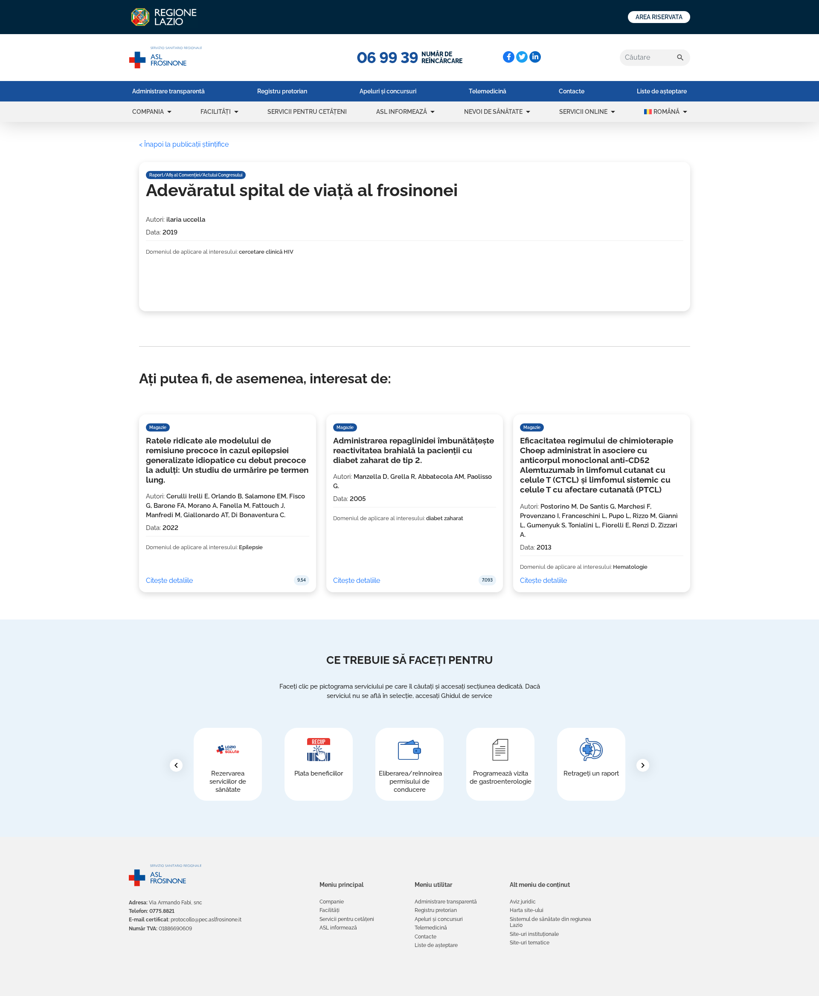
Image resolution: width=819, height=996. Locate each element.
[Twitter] (522, 57)
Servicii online (583, 111)
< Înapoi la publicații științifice (184, 144)
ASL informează (401, 111)
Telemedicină (487, 91)
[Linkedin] (535, 57)
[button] (169, 112)
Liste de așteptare (662, 91)
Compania (148, 111)
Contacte (571, 91)
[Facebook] (508, 57)
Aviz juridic (523, 902)
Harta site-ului (526, 910)
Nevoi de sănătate (493, 111)
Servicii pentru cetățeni (307, 111)
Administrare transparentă (168, 91)
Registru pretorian (282, 91)
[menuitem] (168, 91)
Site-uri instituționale (534, 934)
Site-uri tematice (529, 943)
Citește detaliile (169, 580)
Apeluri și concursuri (388, 91)
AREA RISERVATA (659, 17)
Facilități (215, 111)
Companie (331, 902)
